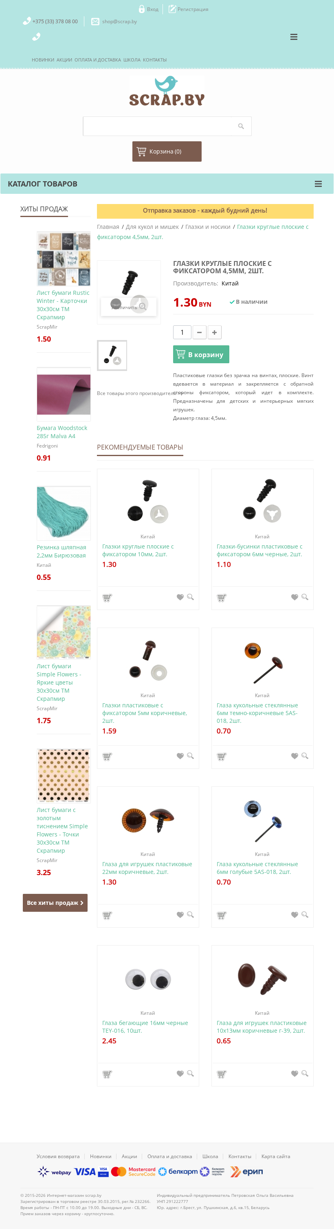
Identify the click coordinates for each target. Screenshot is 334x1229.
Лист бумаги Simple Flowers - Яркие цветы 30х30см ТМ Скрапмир (59, 682)
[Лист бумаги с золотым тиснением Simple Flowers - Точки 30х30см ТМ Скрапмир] (64, 748)
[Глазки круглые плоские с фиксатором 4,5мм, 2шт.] (112, 355)
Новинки (101, 1156)
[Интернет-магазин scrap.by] (167, 90)
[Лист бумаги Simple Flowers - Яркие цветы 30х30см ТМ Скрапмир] (64, 605)
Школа (210, 1156)
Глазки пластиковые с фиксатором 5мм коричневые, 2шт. (144, 712)
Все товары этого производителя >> (140, 393)
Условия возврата (58, 1156)
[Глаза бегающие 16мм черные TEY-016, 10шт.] (148, 979)
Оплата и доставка (169, 1156)
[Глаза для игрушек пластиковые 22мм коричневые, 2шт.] (148, 820)
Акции (129, 1156)
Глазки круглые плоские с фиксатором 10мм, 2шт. (138, 550)
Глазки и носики (208, 226)
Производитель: (195, 283)
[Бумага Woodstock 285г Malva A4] (64, 367)
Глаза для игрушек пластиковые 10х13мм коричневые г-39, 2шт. (262, 1026)
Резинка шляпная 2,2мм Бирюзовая (61, 551)
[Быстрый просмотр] (190, 597)
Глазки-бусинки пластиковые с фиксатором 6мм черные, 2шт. (260, 550)
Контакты (240, 1156)
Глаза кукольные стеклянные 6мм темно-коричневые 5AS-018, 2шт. (257, 712)
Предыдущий (102, 355)
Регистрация (193, 9)
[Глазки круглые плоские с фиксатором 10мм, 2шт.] (148, 502)
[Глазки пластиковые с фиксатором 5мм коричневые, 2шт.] (148, 661)
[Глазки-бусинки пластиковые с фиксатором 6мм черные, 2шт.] (262, 502)
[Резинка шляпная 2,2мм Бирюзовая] (64, 486)
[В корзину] (108, 598)
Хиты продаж (44, 208)
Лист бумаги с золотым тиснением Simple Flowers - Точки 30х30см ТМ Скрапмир (62, 830)
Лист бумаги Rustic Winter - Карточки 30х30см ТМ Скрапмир (63, 305)
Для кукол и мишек (152, 226)
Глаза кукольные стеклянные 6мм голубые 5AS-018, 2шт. (257, 868)
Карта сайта (275, 1156)
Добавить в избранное (180, 597)
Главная (108, 226)
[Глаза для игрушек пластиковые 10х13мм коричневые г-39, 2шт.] (262, 979)
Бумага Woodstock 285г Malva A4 (62, 432)
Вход (152, 9)
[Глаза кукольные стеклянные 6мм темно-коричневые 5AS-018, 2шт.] (262, 661)
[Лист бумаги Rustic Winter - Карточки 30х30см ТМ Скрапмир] (64, 231)
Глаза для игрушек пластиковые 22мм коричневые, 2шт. (147, 868)
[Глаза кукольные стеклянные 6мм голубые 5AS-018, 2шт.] (262, 820)
